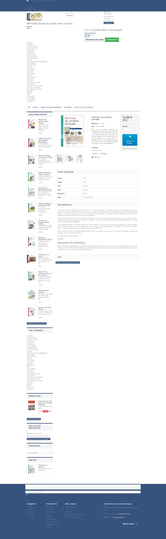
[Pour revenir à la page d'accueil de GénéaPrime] (83, 3)
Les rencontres (31, 98)
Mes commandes (70, 507)
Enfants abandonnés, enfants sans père (44, 173)
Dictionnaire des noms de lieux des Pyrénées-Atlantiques (45, 402)
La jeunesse (30, 80)
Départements (31, 73)
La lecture (29, 60)
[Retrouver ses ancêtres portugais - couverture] (69, 158)
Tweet (96, 153)
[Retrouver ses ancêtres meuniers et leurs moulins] (31, 276)
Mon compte (70, 504)
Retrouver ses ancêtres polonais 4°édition (43, 222)
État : (93, 126)
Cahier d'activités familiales (43, 291)
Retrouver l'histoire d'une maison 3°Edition (45, 156)
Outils (28, 94)
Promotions (35, 396)
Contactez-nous (31, 9)
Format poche (30, 84)
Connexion (30, 7)
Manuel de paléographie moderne (45, 238)
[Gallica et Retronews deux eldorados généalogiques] (31, 143)
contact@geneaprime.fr (118, 517)
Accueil (48, 514)
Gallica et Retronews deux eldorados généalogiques (44, 140)
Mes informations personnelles (74, 514)
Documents (30, 72)
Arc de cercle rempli (32, 58)
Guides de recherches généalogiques (37, 61)
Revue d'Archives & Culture (34, 89)
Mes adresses (69, 512)
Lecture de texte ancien (33, 82)
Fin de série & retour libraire (34, 86)
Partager (103, 153)
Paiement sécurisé (51, 524)
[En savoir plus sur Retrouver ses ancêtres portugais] (31, 469)
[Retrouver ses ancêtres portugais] (60, 158)
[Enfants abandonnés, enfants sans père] (31, 177)
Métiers (29, 75)
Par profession (31, 70)
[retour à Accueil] (29, 107)
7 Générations (31, 53)
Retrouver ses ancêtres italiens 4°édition (43, 121)
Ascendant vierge (32, 46)
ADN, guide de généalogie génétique (44, 189)
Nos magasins (50, 509)
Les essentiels (31, 63)
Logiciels (29, 92)
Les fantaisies (31, 96)
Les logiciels (30, 91)
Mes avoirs (68, 509)
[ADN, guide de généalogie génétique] (31, 192)
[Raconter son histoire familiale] (31, 312)
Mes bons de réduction (72, 517)
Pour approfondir (31, 65)
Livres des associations (33, 87)
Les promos (30, 101)
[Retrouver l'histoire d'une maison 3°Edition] (31, 160)
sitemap (48, 527)
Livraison (49, 517)
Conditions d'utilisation (53, 522)
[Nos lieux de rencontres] (40, 433)
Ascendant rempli (32, 56)
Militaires (29, 67)
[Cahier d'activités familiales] (31, 295)
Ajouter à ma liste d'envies (129, 148)
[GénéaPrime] (44, 16)
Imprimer (97, 157)
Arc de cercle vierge (32, 48)
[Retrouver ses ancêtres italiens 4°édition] (31, 124)
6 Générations (31, 51)
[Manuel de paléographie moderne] (31, 242)
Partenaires (34, 446)
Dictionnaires (30, 79)
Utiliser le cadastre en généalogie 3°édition (45, 204)
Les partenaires (31, 99)
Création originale (31, 54)
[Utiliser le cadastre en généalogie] (31, 207)
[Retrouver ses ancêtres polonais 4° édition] (31, 224)
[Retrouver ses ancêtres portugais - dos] (79, 158)
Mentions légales (51, 519)
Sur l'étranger (30, 68)
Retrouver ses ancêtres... (42, 466)
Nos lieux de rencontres (35, 427)
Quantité (124, 126)
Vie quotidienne (31, 77)
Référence (95, 123)
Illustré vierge (30, 49)
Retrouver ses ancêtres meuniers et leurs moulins (44, 273)
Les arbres (30, 44)
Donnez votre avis (97, 150)
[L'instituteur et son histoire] (31, 259)
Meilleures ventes (38, 114)
